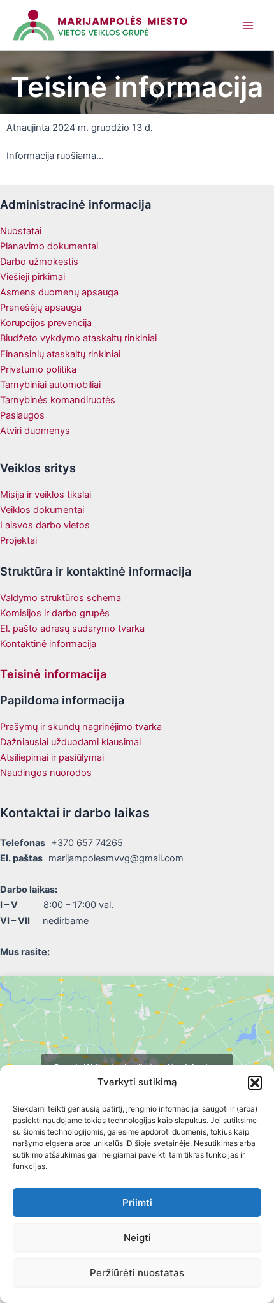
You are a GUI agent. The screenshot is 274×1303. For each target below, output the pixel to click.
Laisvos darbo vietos (45, 525)
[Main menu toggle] (247, 25)
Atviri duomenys (35, 430)
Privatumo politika (38, 369)
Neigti (137, 1238)
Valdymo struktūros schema (60, 598)
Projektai (18, 540)
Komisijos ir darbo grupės (55, 613)
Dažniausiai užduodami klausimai (70, 742)
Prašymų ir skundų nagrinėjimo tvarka (81, 727)
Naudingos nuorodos (46, 772)
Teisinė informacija (53, 674)
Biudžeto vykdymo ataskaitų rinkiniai (78, 338)
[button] (255, 1082)
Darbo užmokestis (39, 261)
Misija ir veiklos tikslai (45, 494)
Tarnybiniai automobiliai (50, 385)
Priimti (137, 1202)
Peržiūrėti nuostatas (137, 1273)
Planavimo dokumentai (49, 246)
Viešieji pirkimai (32, 277)
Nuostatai (20, 231)
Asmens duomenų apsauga (59, 292)
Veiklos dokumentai (42, 510)
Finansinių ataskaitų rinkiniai (60, 354)
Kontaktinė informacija (48, 644)
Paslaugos (22, 415)
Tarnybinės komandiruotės (57, 400)
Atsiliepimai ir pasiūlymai (52, 757)
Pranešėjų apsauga (41, 307)
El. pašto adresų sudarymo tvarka (72, 628)
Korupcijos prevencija (46, 323)
